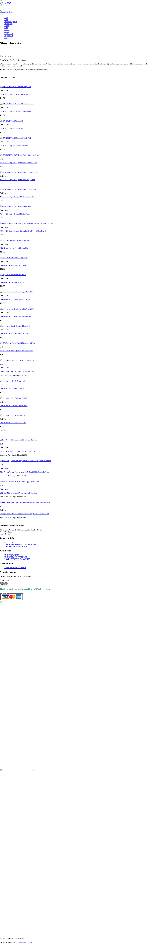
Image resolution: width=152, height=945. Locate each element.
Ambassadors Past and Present (15, 568)
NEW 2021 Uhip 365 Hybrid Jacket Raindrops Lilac (18, 163)
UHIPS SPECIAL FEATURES (15, 557)
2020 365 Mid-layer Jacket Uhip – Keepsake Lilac (17, 451)
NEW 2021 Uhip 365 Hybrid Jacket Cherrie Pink (17, 197)
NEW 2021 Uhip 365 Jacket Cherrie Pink (14, 145)
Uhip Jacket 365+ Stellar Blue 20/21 (13, 423)
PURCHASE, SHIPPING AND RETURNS (20, 544)
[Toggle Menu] (1, 14)
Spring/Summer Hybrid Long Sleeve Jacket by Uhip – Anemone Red (24, 514)
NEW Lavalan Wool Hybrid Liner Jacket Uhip (16, 351)
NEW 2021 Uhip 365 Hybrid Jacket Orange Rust (17, 180)
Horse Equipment (10, 22)
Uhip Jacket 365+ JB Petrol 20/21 (12, 389)
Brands (6, 26)
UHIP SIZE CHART (11, 555)
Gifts (6, 28)
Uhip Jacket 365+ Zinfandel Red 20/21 (13, 406)
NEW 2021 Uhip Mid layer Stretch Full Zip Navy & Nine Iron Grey (24, 231)
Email (2, 580)
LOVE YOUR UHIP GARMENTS (17, 559)
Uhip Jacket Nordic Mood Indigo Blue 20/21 (16, 299)
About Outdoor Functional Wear (15, 546)
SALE (6, 30)
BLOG (6, 32)
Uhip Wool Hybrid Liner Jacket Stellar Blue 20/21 (17, 371)
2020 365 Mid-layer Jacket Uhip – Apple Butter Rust (18, 493)
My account (8, 36)
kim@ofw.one (5, 534)
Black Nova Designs (25, 942)
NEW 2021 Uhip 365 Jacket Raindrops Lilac (16, 111)
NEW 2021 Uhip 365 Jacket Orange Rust (14, 94)
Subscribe (4, 584)
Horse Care (8, 24)
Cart (5, 38)
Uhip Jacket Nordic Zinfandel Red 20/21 (14, 333)
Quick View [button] (4, 90)
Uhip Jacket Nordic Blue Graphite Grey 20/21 (16, 316)
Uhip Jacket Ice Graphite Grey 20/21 (13, 265)
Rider (6, 20)
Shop (6, 18)
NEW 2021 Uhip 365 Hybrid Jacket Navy (15, 214)
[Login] (6, 12)
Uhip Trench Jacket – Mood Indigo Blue (14, 248)
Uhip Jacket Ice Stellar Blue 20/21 (12, 282)
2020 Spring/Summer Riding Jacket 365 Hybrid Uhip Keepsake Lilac (24, 472)
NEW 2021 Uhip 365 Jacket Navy (12, 128)
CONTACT (8, 34)
